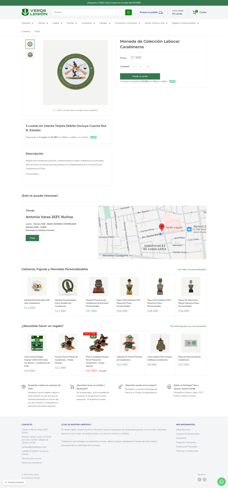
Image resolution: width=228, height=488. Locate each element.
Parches (70, 23)
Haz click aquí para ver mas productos (188, 326)
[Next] (206, 295)
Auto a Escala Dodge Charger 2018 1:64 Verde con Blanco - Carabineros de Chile (37, 361)
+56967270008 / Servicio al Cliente (35, 453)
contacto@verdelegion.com (34, 447)
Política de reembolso (32, 462)
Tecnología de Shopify (31, 478)
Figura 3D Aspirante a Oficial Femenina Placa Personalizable (188, 303)
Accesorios (87, 23)
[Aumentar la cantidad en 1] (148, 66)
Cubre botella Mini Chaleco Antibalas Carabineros (159, 358)
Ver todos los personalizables (192, 269)
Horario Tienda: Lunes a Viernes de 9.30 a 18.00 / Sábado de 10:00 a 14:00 (36, 439)
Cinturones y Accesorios (126, 23)
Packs (37, 31)
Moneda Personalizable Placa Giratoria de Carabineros (65, 303)
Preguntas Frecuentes (186, 442)
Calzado (103, 23)
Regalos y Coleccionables (184, 23)
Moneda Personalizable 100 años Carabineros (37, 301)
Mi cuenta (177, 13)
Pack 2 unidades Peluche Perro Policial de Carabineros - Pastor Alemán (97, 361)
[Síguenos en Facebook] (199, 479)
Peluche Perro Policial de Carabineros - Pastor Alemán (66, 359)
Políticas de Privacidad (186, 446)
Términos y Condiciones (187, 451)
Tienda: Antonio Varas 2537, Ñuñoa (35, 431)
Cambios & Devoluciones (188, 433)
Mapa (32, 238)
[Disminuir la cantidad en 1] (134, 66)
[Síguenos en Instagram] (204, 479)
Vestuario (26, 23)
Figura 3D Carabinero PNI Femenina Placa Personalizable (159, 303)
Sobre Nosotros (183, 429)
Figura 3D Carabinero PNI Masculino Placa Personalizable (128, 303)
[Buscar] (128, 12)
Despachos (181, 438)
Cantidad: (124, 66)
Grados (56, 23)
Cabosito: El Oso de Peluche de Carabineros (129, 358)
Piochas (41, 23)
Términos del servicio (31, 458)
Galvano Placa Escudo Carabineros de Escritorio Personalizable (97, 303)
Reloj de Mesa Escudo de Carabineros (189, 358)
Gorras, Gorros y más (155, 23)
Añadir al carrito (140, 76)
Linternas (26, 31)
